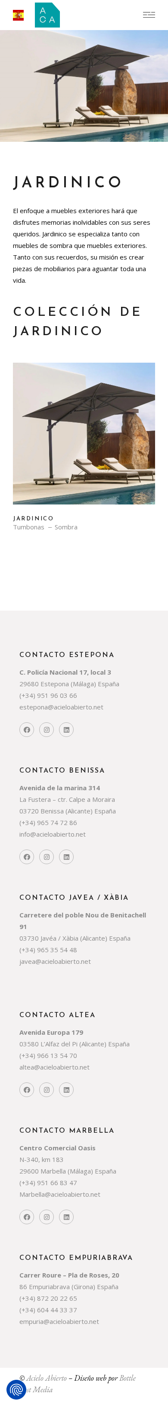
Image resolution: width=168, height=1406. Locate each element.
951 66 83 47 (58, 1182)
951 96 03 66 (57, 695)
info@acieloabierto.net (52, 834)
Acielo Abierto (46, 1378)
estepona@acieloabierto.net (61, 707)
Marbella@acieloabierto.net (59, 1194)
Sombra (66, 527)
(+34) (28, 695)
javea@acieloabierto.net (55, 961)
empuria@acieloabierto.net (59, 1321)
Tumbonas (28, 527)
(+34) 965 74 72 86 (48, 822)
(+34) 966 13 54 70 (48, 1055)
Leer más (84, 440)
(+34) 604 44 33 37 (48, 1309)
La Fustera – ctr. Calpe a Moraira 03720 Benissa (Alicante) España (67, 799)
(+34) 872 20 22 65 (48, 1298)
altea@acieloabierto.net (54, 1067)
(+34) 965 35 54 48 (48, 949)
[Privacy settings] (16, 1390)
